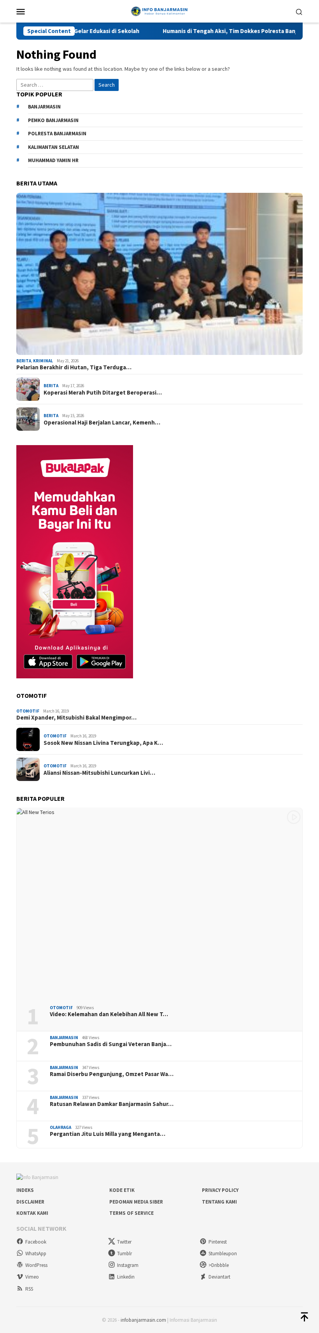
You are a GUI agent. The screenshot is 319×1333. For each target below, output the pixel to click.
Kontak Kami (32, 1213)
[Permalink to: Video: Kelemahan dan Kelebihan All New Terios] (159, 903)
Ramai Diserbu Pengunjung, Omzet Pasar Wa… (112, 1074)
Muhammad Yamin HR (53, 160)
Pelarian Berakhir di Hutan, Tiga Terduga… (73, 367)
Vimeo (32, 1277)
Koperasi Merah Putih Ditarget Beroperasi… (103, 392)
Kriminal (43, 360)
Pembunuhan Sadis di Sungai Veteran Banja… (111, 1044)
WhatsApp (35, 1253)
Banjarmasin (64, 1037)
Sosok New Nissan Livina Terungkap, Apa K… (103, 742)
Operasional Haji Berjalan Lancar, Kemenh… (102, 422)
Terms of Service (131, 1213)
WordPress (36, 1265)
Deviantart (219, 1277)
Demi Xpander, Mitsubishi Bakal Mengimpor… (76, 717)
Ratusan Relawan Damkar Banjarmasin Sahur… (112, 1104)
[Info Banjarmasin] (159, 10)
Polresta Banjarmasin (57, 133)
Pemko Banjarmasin (53, 120)
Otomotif (27, 711)
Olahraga (60, 1127)
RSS (29, 1289)
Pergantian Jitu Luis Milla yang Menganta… (107, 1133)
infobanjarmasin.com (143, 1320)
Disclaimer (30, 1201)
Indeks (25, 1190)
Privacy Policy (220, 1190)
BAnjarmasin (44, 106)
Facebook (35, 1242)
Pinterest (218, 1242)
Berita (23, 360)
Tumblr (124, 1253)
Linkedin (126, 1277)
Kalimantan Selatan (53, 147)
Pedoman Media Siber (136, 1201)
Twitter (124, 1242)
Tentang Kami (219, 1201)
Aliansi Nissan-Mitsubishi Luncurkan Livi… (99, 772)
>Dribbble (219, 1265)
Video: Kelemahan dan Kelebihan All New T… (109, 1014)
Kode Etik (122, 1190)
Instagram (127, 1265)
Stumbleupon (223, 1253)
